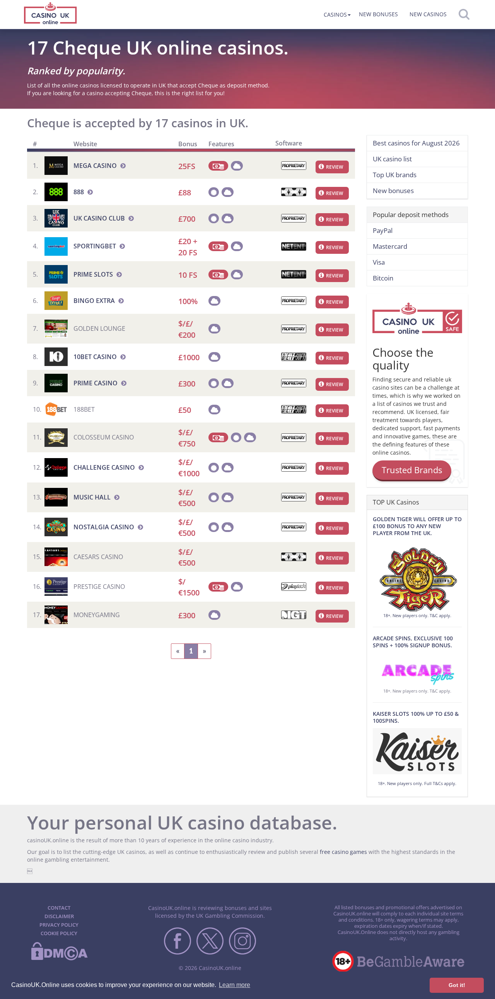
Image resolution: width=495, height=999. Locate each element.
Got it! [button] (457, 985)
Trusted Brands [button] (412, 470)
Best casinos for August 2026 (416, 143)
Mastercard (390, 246)
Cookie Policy (59, 933)
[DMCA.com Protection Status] (59, 958)
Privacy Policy (59, 924)
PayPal (383, 230)
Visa (379, 262)
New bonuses (378, 14)
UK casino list (392, 158)
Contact (59, 907)
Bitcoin (383, 278)
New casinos (428, 14)
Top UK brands (394, 174)
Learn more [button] (234, 985)
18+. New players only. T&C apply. (417, 615)
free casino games (343, 851)
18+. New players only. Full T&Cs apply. (417, 783)
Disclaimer (59, 916)
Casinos (335, 14)
